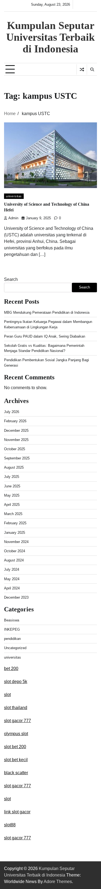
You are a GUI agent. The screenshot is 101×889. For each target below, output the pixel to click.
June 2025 (12, 486)
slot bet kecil (16, 759)
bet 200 (11, 668)
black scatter (16, 772)
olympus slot (16, 733)
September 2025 (17, 458)
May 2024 (11, 579)
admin (13, 218)
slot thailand (15, 707)
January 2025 (14, 533)
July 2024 (11, 569)
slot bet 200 (15, 746)
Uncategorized (15, 648)
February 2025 (15, 523)
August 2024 (14, 560)
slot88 (10, 825)
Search (11, 279)
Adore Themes (58, 881)
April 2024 (12, 588)
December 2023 (16, 597)
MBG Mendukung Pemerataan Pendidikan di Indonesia (46, 312)
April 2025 (12, 505)
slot (7, 694)
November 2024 (16, 542)
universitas (14, 196)
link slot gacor (17, 811)
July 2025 (11, 477)
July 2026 (11, 412)
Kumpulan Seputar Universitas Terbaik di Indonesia (50, 37)
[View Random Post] (82, 69)
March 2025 (13, 514)
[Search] (92, 69)
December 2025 (16, 430)
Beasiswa (11, 620)
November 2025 (16, 440)
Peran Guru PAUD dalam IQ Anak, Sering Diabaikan (44, 336)
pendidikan (12, 639)
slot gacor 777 (17, 720)
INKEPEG (12, 629)
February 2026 (15, 421)
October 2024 (14, 551)
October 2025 (14, 449)
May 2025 (11, 495)
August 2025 (14, 467)
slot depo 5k (15, 681)
